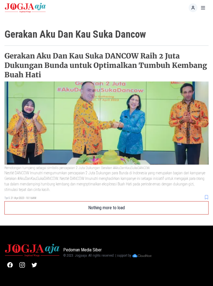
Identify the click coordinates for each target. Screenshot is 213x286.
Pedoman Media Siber (82, 249)
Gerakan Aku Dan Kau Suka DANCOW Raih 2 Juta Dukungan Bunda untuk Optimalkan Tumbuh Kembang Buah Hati (105, 65)
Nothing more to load (106, 207)
